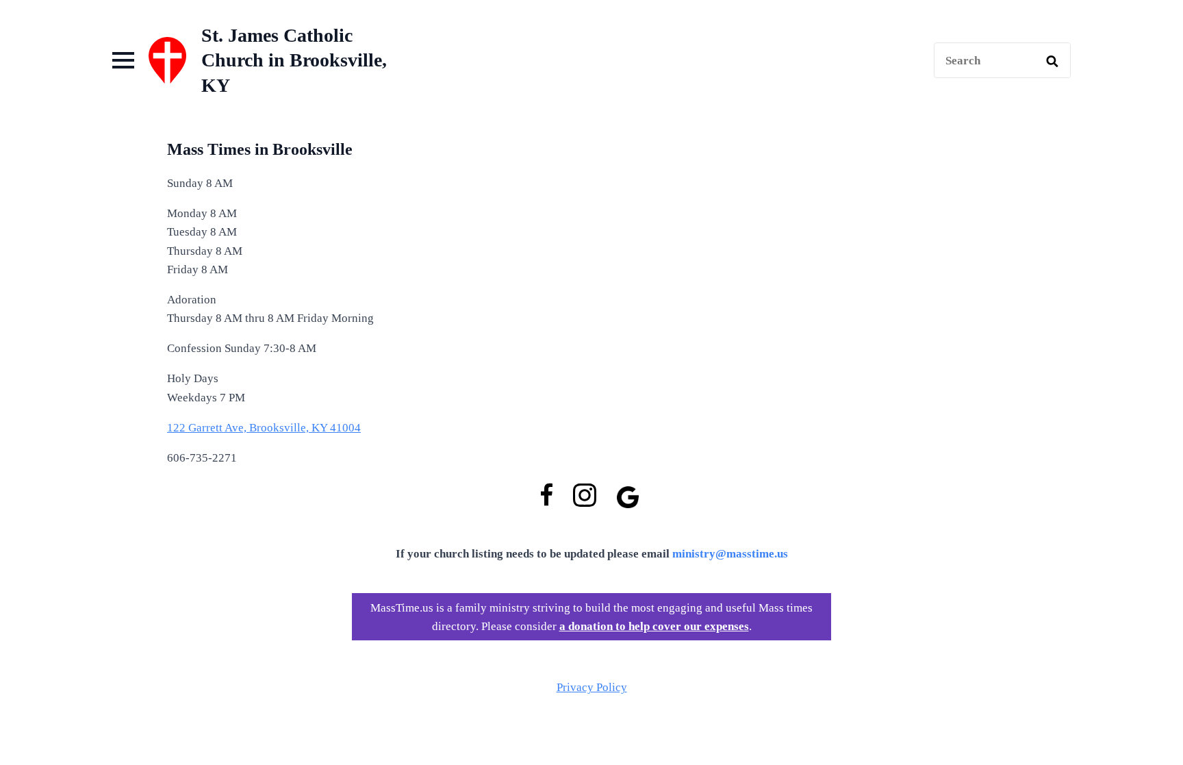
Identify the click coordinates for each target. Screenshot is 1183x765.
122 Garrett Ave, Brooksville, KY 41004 (264, 427)
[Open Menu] (123, 60)
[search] (1052, 61)
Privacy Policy (592, 687)
